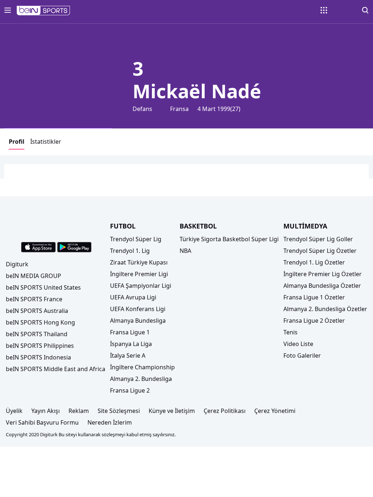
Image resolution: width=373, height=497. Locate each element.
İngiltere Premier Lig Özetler (322, 274)
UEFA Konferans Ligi (137, 309)
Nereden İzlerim (109, 422)
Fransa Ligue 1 (130, 332)
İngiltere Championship (142, 367)
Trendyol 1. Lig (130, 251)
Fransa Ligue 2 (130, 390)
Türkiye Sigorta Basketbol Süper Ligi (229, 239)
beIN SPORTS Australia (37, 311)
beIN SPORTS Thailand (36, 334)
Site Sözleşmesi (119, 411)
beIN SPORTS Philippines (40, 346)
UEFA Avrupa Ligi (133, 297)
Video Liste (298, 344)
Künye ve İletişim (172, 411)
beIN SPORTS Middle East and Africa (55, 369)
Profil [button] (16, 142)
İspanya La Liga (131, 344)
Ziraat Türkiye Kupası (139, 262)
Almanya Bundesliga (138, 321)
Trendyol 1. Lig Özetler (314, 262)
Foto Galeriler (302, 355)
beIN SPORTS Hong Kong (40, 322)
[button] (43, 10)
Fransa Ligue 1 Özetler (314, 297)
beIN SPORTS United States (43, 287)
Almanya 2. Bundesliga (141, 379)
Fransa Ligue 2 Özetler (314, 321)
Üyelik (14, 411)
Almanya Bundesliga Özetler (322, 286)
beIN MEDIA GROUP (33, 276)
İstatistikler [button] (45, 142)
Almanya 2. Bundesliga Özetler (325, 309)
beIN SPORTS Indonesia (38, 357)
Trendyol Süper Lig (135, 239)
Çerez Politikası (225, 411)
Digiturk (17, 264)
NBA (185, 251)
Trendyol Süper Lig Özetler (320, 251)
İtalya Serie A (127, 355)
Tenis (290, 332)
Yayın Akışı (45, 411)
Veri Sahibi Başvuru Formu (42, 422)
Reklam (78, 411)
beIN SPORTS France (34, 299)
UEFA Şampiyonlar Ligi (140, 286)
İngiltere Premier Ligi (139, 274)
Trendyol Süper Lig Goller (318, 239)
